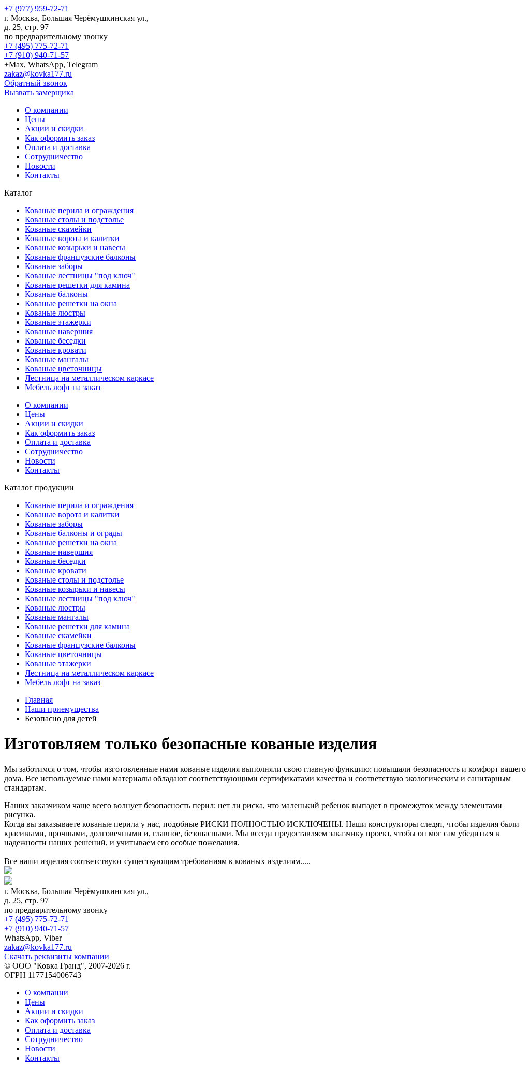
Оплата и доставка (58, 147)
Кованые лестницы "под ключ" (80, 275)
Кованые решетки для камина (77, 284)
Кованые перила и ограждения (79, 210)
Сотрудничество (54, 156)
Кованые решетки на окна (71, 303)
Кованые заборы (54, 266)
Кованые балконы (56, 294)
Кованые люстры (55, 312)
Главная (39, 699)
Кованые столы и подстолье (74, 219)
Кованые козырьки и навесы (75, 247)
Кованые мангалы (57, 359)
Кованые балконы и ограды (73, 533)
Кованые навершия (59, 331)
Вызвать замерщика (39, 92)
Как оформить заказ (60, 137)
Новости (40, 165)
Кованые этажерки (58, 322)
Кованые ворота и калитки (72, 238)
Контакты (42, 175)
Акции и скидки (54, 128)
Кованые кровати (55, 350)
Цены (35, 119)
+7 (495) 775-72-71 (36, 45)
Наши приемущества (62, 709)
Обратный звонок (35, 83)
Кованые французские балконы (80, 256)
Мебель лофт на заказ (62, 387)
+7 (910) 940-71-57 (36, 55)
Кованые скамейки (58, 229)
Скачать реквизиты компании (56, 956)
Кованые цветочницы (63, 368)
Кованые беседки (55, 340)
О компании (46, 110)
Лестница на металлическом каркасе (89, 378)
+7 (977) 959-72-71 (36, 8)
